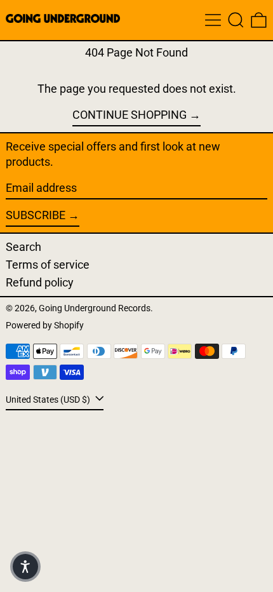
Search (23, 246)
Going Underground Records (94, 308)
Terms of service (48, 264)
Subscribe (35, 215)
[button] (235, 20)
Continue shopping (129, 114)
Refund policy (40, 282)
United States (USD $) (49, 399)
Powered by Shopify (45, 325)
